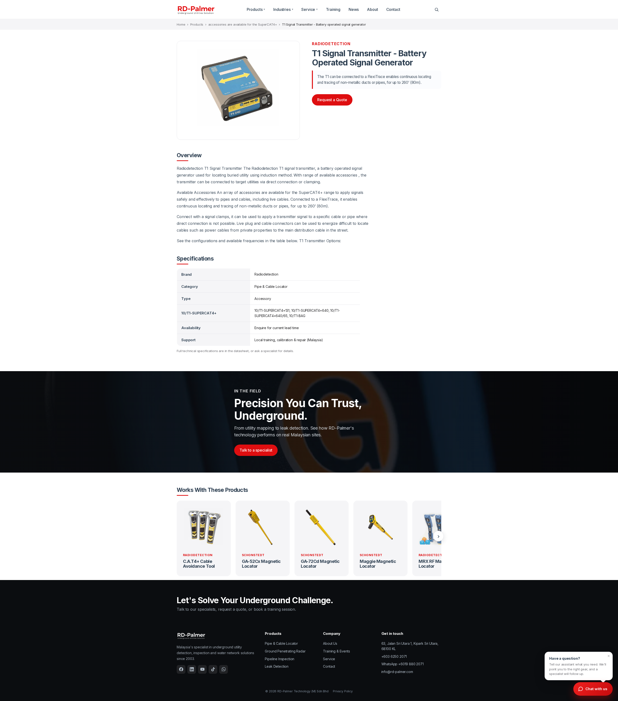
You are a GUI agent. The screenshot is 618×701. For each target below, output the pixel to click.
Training (333, 9)
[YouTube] (202, 669)
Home (181, 24)
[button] (579, 666)
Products (256, 9)
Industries (283, 9)
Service (309, 9)
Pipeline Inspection (279, 659)
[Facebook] (181, 669)
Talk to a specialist (255, 450)
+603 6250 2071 (394, 656)
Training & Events (336, 651)
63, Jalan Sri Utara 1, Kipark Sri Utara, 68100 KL (410, 646)
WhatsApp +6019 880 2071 (402, 664)
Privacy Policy (343, 691)
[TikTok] (213, 669)
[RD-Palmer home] (196, 9)
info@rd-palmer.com (397, 672)
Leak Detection (276, 666)
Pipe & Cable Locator (281, 643)
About (372, 9)
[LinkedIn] (191, 669)
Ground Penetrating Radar (285, 651)
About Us (330, 643)
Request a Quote (332, 99)
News (354, 9)
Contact (393, 9)
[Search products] (436, 9)
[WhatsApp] (223, 669)
